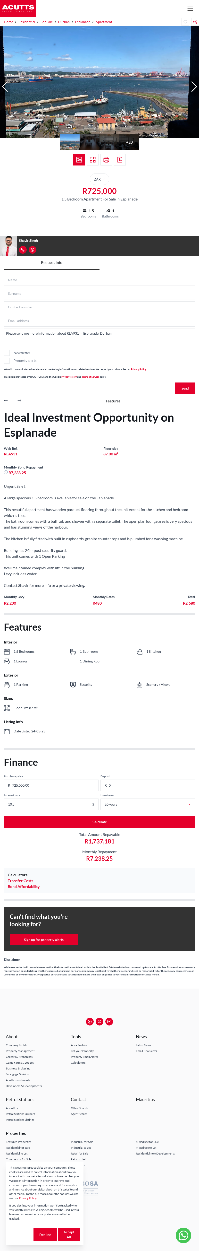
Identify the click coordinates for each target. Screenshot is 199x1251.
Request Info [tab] (51, 262)
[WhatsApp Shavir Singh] (32, 250)
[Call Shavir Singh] (23, 250)
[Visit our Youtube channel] (109, 1021)
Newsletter (22, 353)
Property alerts (25, 360)
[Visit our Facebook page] (90, 1021)
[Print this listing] (106, 159)
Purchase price (13, 776)
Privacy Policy (138, 369)
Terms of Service (90, 376)
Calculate (99, 822)
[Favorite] (185, 22)
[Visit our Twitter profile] (99, 1021)
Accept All (69, 1234)
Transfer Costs (20, 880)
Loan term (107, 795)
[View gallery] (79, 159)
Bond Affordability (24, 886)
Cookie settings (21, 1234)
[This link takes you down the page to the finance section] (6, 472)
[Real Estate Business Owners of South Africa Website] (85, 1189)
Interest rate (12, 795)
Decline (45, 1235)
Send (185, 388)
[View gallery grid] (93, 159)
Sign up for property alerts (44, 940)
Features (113, 401)
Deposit (105, 776)
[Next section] (19, 401)
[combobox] (153, 804)
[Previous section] (6, 401)
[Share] (195, 22)
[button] (5, 86)
